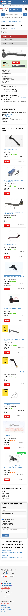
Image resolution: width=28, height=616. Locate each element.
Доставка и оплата (15, 5)
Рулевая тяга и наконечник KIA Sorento (12, 557)
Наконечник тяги (8, 435)
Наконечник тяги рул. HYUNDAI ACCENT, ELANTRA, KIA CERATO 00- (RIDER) (13, 467)
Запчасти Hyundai (6, 550)
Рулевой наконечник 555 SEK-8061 (13, 308)
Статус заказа (6, 603)
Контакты (23, 5)
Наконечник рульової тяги (10, 149)
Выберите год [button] (6, 36)
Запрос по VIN (16, 9)
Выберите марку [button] (7, 39)
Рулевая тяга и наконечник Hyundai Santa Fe (13, 552)
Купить (16, 62)
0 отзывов (12, 28)
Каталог (3, 611)
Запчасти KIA (5, 555)
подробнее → (7, 92)
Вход (25, 1)
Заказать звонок (5, 587)
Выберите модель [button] (8, 43)
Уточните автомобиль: (4, 32)
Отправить (5, 535)
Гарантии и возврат (6, 609)
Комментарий (6, 527)
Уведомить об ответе (8, 519)
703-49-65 (6, 585)
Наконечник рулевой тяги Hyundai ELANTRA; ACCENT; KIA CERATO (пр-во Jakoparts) (14, 276)
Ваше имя (4, 507)
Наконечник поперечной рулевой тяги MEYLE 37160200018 (13, 181)
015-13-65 (6, 583)
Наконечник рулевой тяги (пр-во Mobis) (14, 371)
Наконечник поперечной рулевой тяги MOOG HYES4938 (13, 212)
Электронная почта (7, 513)
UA (5, 5)
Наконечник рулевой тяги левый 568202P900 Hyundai (12, 403)
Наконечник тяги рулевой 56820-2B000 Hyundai (14, 340)
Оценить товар (6, 521)
